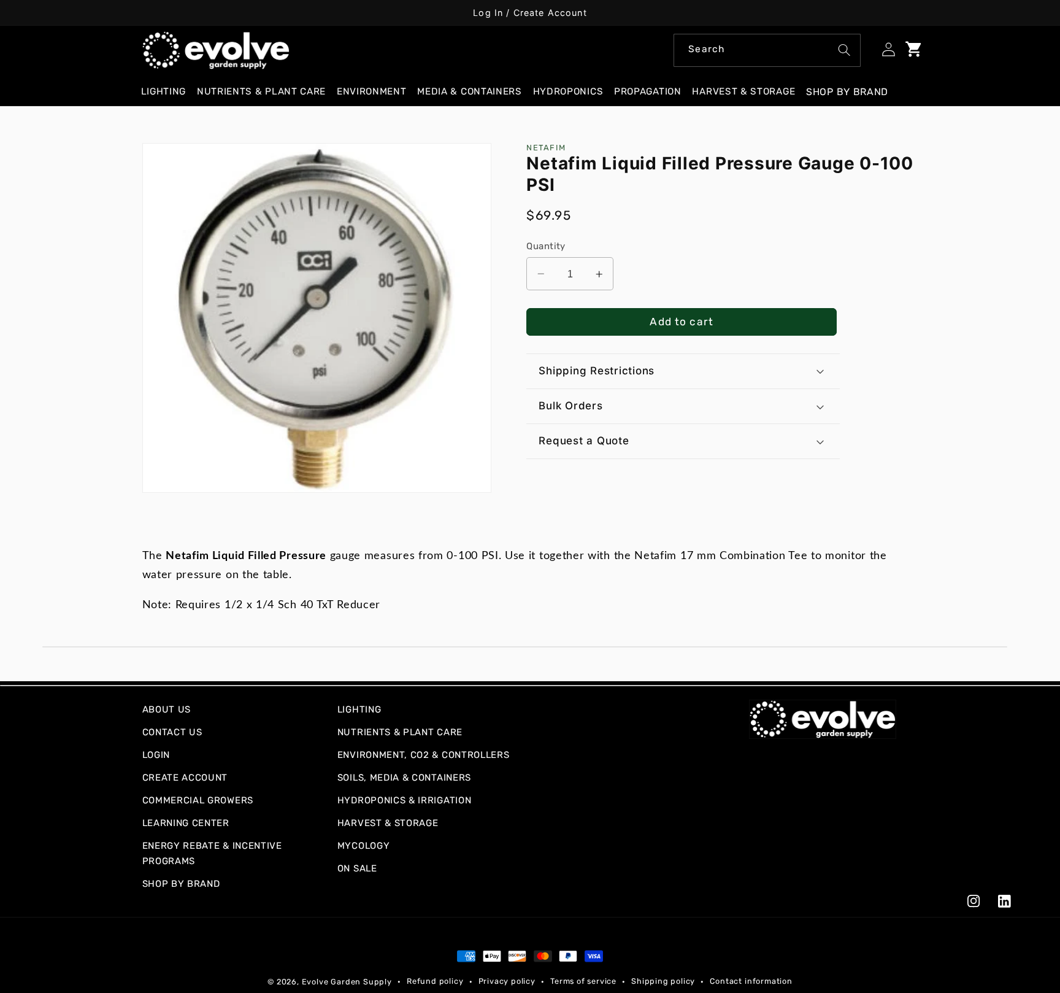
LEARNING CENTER (185, 823)
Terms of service (583, 981)
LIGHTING (359, 709)
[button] (168, 91)
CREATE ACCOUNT (185, 777)
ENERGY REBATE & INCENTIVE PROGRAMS (212, 853)
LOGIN (156, 754)
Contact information (751, 981)
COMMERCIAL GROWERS (197, 800)
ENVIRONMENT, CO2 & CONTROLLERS (423, 754)
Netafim (546, 147)
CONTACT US (172, 732)
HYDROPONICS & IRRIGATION (404, 800)
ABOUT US (166, 709)
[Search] (844, 50)
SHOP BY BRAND (181, 883)
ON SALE (357, 868)
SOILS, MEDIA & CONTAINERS (404, 777)
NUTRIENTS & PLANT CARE (400, 732)
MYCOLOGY (363, 845)
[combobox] (767, 50)
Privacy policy (507, 981)
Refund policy (435, 981)
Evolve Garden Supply (347, 981)
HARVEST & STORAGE (388, 823)
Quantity (546, 246)
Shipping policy (663, 981)
